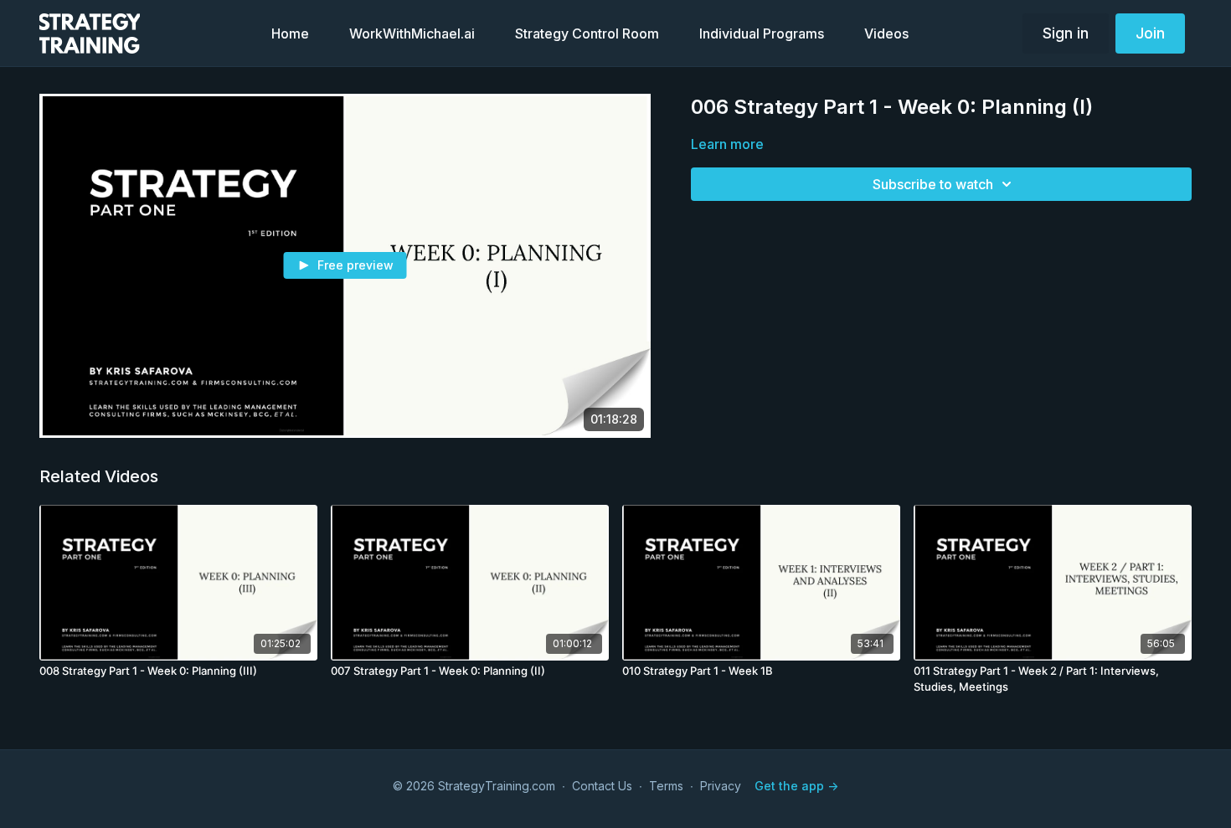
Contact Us (602, 786)
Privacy (720, 786)
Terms (666, 786)
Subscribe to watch (933, 184)
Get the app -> (796, 786)
